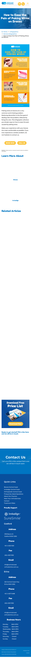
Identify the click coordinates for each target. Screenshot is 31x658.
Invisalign (15, 200)
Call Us (22, 143)
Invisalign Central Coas (11, 489)
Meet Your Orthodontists (12, 498)
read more (8, 252)
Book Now (10, 143)
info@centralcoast (10, 564)
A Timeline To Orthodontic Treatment (12, 236)
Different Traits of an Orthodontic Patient (14, 369)
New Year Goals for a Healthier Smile (13, 326)
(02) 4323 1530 (9, 555)
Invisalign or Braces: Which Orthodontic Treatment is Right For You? (14, 281)
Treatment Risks (9, 503)
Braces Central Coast (11, 487)
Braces (15, 180)
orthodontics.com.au (11, 567)
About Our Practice (10, 496)
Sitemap (3, 654)
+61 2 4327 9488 (9, 593)
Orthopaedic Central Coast (13, 492)
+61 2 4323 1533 (9, 546)
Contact (6, 501)
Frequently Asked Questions (13, 494)
